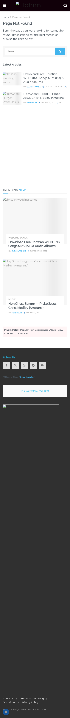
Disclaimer (9, 702)
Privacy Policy (29, 702)
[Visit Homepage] (35, 5)
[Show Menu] (4, 5)
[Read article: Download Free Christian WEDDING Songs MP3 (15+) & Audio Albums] (12, 78)
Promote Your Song (32, 698)
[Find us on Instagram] (24, 365)
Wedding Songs (18, 238)
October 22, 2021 (53, 86)
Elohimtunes (34, 86)
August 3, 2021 (47, 102)
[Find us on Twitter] (15, 365)
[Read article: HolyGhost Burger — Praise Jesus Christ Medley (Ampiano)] (12, 98)
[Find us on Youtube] (42, 365)
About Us (8, 698)
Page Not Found (21, 16)
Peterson (32, 102)
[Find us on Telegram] (33, 365)
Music (12, 299)
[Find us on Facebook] (6, 365)
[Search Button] (65, 5)
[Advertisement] (35, 147)
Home (6, 16)
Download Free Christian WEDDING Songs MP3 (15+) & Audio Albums (43, 78)
